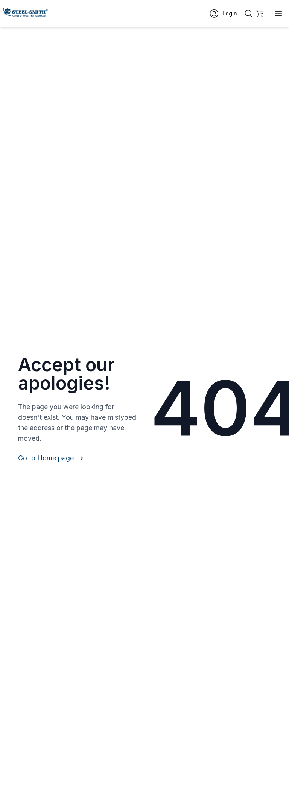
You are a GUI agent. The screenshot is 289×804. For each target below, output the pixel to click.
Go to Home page (46, 458)
